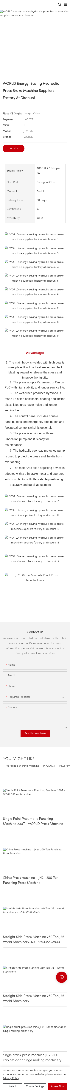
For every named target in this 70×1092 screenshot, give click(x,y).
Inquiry (14, 148)
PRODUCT (49, 766)
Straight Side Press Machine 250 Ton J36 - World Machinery (35, 999)
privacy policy (11, 1078)
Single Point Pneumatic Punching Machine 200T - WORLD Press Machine (33, 821)
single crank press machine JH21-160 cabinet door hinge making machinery (32, 1058)
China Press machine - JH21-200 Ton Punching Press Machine (30, 880)
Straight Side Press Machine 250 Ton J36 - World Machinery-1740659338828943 (35, 940)
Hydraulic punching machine (22, 766)
